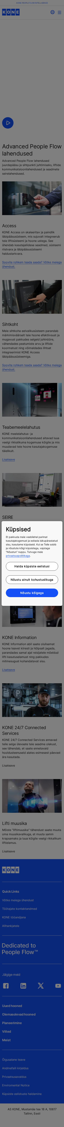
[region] (32, 563)
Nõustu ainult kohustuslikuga (32, 579)
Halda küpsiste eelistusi (31, 566)
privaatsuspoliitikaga (18, 555)
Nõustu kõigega (32, 593)
